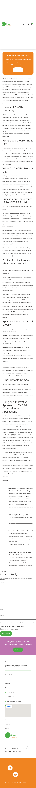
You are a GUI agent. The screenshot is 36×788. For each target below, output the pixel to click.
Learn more (18, 70)
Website (2, 615)
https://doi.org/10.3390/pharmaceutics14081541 (20, 565)
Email (2, 609)
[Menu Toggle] (23, 24)
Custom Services (9, 675)
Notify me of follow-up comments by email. (12, 626)
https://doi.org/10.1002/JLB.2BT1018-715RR (22, 507)
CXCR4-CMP (6, 432)
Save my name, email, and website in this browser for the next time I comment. (17, 623)
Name (2, 603)
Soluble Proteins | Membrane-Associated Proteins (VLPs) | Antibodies (16, 666)
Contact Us (7, 688)
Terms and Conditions (15, 751)
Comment (3, 582)
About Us (7, 724)
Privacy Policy (21, 748)
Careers (7, 728)
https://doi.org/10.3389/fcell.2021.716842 (19, 544)
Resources (7, 683)
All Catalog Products (10, 661)
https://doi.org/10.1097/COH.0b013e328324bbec (20, 523)
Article (5, 571)
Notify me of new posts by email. (10, 629)
